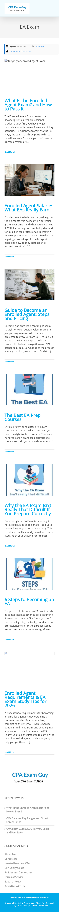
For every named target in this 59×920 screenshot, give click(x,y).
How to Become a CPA (17, 863)
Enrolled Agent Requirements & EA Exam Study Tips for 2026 (25, 699)
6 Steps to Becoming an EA (29, 601)
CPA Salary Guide (14, 868)
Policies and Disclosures (18, 872)
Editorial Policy (13, 881)
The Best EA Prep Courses (23, 417)
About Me (10, 854)
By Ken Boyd (39, 46)
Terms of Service (14, 877)
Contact (49, 903)
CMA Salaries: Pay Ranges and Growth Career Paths (27, 820)
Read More (9, 152)
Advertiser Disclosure (20, 51)
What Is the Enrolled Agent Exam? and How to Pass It (28, 104)
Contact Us (11, 858)
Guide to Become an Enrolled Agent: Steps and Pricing (27, 314)
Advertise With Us (15, 886)
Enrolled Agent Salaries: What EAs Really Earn (29, 207)
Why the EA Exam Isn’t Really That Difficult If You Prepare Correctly (28, 509)
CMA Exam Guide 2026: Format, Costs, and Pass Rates (27, 830)
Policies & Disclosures (38, 905)
